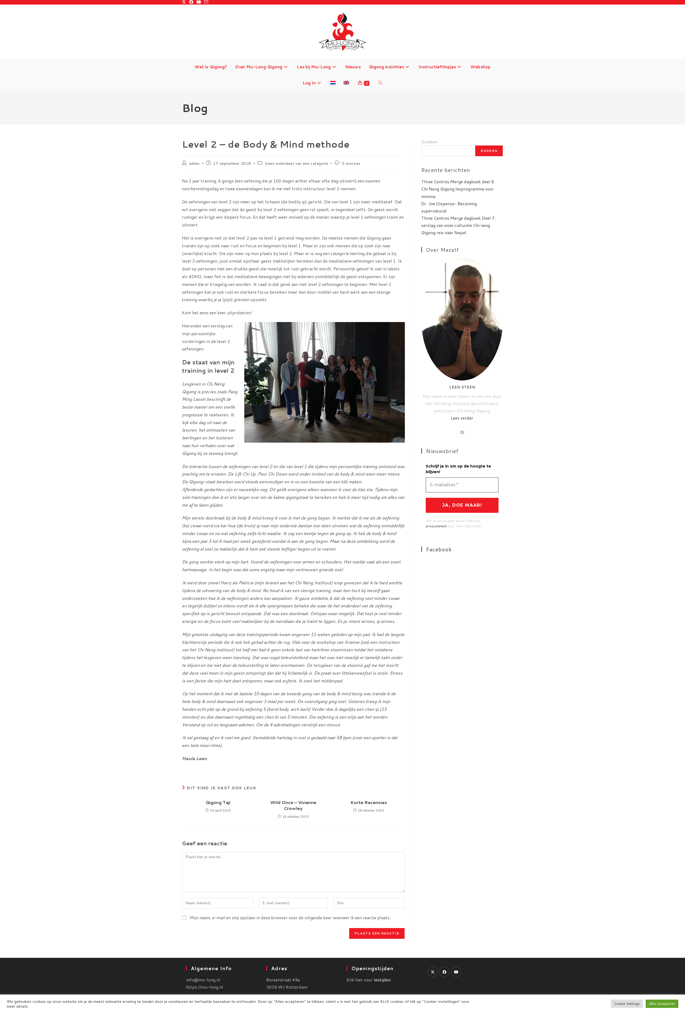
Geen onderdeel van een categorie (296, 163)
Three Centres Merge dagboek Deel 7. (458, 218)
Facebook (439, 549)
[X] (433, 972)
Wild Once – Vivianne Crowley (293, 805)
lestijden (382, 980)
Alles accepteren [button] (662, 1003)
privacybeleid (436, 526)
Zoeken (429, 142)
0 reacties (351, 163)
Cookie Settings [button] (627, 1003)
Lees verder (462, 418)
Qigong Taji (218, 802)
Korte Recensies (369, 802)
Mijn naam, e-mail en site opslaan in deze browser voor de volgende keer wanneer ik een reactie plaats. (290, 917)
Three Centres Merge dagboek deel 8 (457, 181)
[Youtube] (456, 972)
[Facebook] (462, 432)
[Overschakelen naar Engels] (346, 83)
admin (194, 163)
